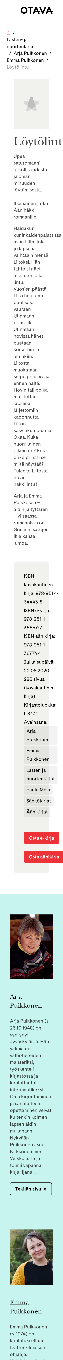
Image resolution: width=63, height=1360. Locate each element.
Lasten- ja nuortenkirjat (21, 42)
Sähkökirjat (38, 801)
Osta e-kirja (41, 838)
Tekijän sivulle (30, 1189)
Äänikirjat (37, 812)
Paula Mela (38, 790)
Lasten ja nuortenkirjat (40, 774)
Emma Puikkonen (25, 60)
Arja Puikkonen (30, 53)
